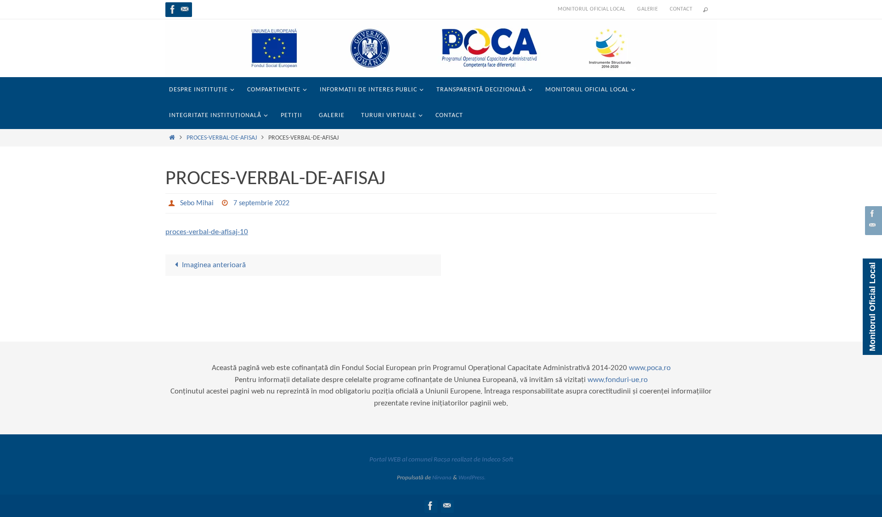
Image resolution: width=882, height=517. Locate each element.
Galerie (647, 9)
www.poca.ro (650, 368)
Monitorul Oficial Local (591, 9)
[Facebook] (172, 9)
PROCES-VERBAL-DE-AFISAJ (222, 138)
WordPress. (472, 478)
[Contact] (184, 9)
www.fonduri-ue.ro (618, 380)
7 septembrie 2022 (261, 203)
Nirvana (442, 478)
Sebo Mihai (197, 203)
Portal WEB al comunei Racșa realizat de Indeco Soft (441, 459)
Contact (681, 9)
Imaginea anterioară (214, 265)
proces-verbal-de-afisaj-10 (206, 232)
